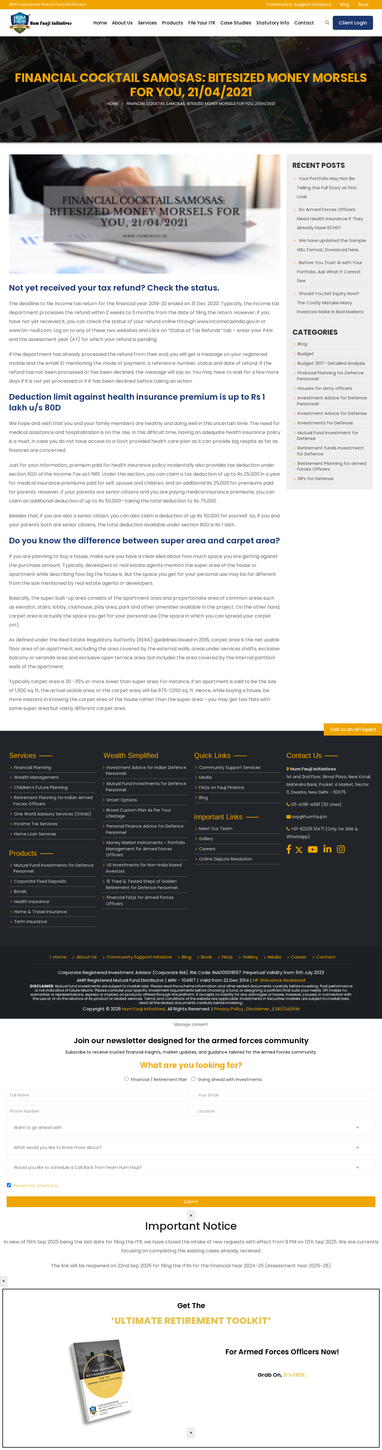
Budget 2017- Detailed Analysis (331, 363)
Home (100, 23)
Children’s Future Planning (41, 787)
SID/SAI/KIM (287, 1009)
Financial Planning (32, 767)
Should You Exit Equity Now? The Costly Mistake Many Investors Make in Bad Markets (330, 302)
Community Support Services (230, 767)
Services (147, 23)
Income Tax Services (35, 824)
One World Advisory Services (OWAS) (52, 814)
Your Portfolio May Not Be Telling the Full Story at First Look (327, 187)
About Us (86, 957)
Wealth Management (36, 777)
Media (205, 777)
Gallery (206, 839)
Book (363, 4)
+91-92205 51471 (307, 829)
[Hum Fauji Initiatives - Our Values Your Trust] (40, 22)
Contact (304, 23)
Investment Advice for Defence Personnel (332, 401)
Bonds (20, 891)
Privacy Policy (229, 1009)
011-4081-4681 (305, 804)
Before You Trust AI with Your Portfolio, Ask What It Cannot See (329, 271)
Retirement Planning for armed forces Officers (331, 466)
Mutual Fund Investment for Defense (327, 435)
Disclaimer (258, 1009)
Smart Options (122, 800)
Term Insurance (30, 922)
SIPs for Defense (316, 478)
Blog (344, 4)
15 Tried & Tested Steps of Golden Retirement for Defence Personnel (142, 884)
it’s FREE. (295, 1374)
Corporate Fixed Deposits (40, 881)
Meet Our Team (215, 829)
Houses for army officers (325, 388)
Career (298, 957)
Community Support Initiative (299, 4)
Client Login (353, 22)
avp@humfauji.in (309, 817)
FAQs (227, 957)
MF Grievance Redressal (279, 980)
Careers (207, 849)
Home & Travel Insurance (40, 912)
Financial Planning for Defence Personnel (330, 376)
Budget (306, 354)
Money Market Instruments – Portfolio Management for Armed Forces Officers (145, 849)
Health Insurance (31, 902)
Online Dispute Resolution (225, 859)
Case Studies (235, 23)
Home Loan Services (35, 834)
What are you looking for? (191, 1065)
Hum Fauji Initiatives (143, 1009)
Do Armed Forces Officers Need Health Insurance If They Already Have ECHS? (330, 218)
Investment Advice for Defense (332, 413)
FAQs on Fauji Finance (221, 787)
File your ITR (201, 23)
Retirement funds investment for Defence (330, 451)
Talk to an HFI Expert (353, 729)
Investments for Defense (325, 423)
